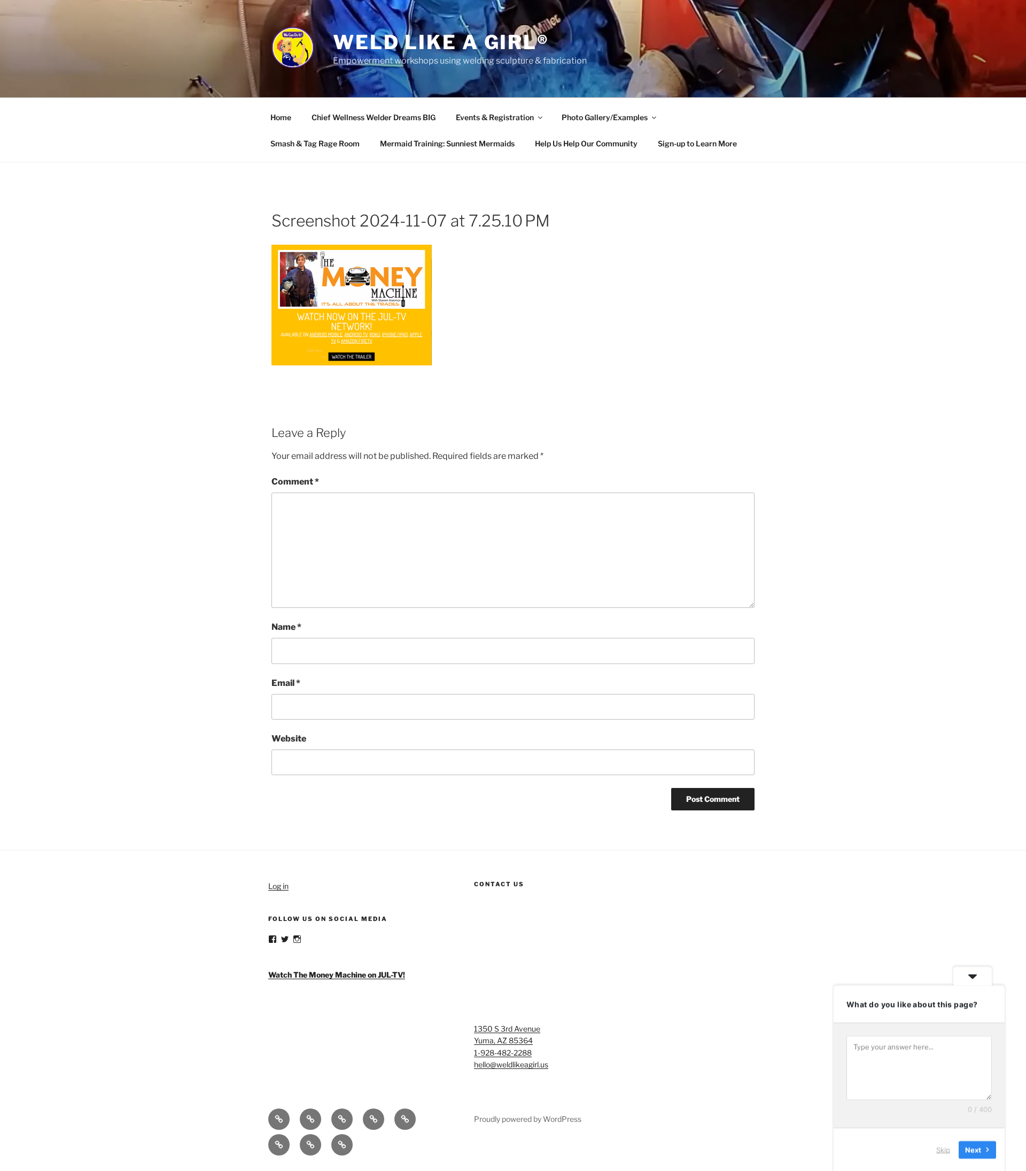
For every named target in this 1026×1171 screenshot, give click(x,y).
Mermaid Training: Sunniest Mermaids (447, 143)
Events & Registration (495, 117)
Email (285, 683)
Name (286, 627)
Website (288, 738)
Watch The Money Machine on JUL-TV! (336, 974)
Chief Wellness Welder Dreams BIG (374, 117)
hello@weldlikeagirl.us (511, 1064)
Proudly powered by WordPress (527, 1118)
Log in (278, 886)
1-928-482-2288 (503, 1052)
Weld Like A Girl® (441, 42)
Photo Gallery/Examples (605, 117)
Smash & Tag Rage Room (315, 143)
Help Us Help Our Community (586, 143)
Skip (943, 1149)
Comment (295, 482)
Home (280, 117)
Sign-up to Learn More (697, 143)
